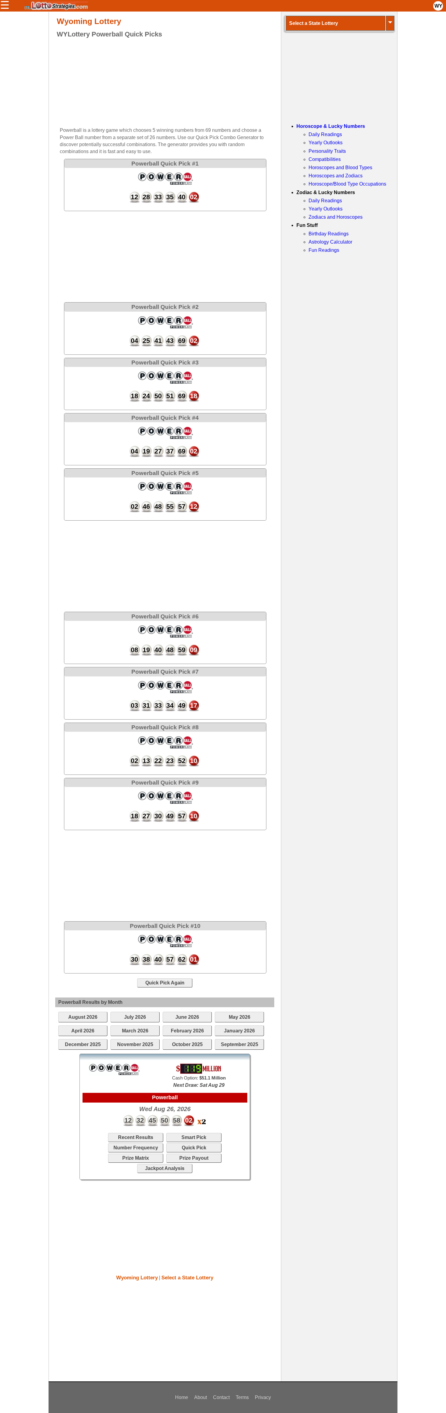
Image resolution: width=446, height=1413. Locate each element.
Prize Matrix (135, 1158)
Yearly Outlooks (326, 142)
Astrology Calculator (330, 242)
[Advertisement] (159, 83)
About (200, 1397)
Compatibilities (325, 159)
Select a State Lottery (187, 1278)
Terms (242, 1397)
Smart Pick (193, 1137)
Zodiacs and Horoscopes (336, 217)
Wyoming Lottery (137, 1278)
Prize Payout (193, 1158)
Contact (221, 1397)
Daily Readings (325, 134)
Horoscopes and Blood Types (340, 167)
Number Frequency (135, 1147)
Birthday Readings (329, 233)
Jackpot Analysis (164, 1168)
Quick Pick (194, 1147)
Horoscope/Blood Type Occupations (347, 183)
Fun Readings (324, 250)
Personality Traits (327, 151)
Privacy (263, 1397)
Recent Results (135, 1137)
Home (181, 1397)
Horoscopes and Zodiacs (336, 175)
